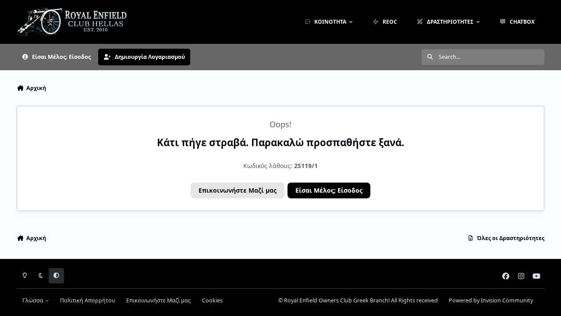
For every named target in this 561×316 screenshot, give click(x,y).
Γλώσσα (33, 300)
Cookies (212, 300)
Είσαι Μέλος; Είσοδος (328, 190)
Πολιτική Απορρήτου (87, 300)
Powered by (491, 300)
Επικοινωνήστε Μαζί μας (238, 190)
